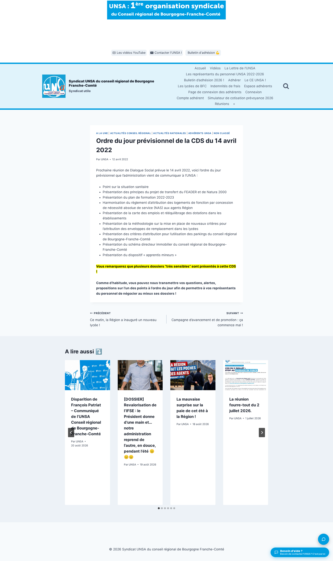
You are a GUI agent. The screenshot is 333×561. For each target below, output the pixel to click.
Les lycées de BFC (192, 86)
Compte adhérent (190, 98)
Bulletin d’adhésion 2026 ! (204, 80)
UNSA (104, 159)
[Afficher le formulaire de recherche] (286, 86)
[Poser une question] (323, 539)
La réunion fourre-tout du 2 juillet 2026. (244, 405)
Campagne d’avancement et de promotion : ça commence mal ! (207, 319)
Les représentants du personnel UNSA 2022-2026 (225, 74)
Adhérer (234, 80)
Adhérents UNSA (199, 133)
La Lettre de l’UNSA (240, 68)
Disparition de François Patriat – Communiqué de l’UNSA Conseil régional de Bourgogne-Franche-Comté (86, 416)
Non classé (222, 133)
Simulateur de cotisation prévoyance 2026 (240, 98)
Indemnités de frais (225, 86)
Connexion (253, 92)
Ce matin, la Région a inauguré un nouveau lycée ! (123, 319)
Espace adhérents (258, 86)
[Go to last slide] (71, 432)
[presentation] (87, 375)
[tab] (159, 508)
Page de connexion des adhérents (214, 92)
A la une (102, 133)
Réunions (222, 104)
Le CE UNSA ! (255, 80)
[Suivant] (262, 432)
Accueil (200, 68)
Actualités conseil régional (130, 133)
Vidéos (215, 68)
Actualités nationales (169, 133)
